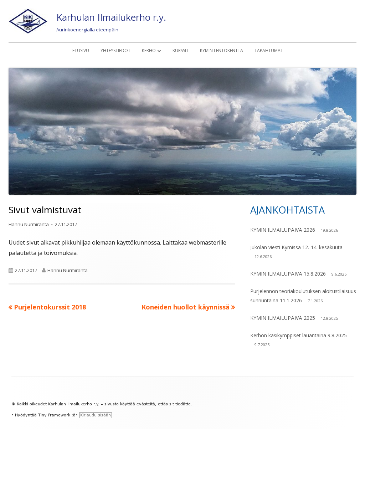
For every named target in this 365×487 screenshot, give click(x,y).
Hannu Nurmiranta (29, 224)
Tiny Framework (54, 415)
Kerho (149, 50)
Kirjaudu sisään (95, 415)
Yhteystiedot (115, 50)
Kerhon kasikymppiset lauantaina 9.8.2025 (298, 335)
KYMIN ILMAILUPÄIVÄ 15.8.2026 (288, 273)
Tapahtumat (269, 50)
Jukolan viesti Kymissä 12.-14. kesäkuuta (296, 247)
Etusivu (80, 50)
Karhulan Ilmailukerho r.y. (111, 17)
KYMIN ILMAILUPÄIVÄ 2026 (282, 229)
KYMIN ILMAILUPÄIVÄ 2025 (282, 317)
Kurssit (181, 50)
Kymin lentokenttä (221, 50)
